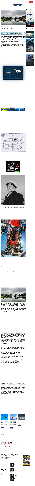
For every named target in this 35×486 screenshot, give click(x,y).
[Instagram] (6, 447)
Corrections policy (3, 474)
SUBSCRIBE (11, 456)
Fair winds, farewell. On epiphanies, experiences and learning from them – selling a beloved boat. (13, 421)
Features (6, 9)
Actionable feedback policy (4, 473)
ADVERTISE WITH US (13, 472)
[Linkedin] (6, 412)
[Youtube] (9, 447)
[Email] (9, 412)
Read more (19, 425)
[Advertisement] (13, 401)
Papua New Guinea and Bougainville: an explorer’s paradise (4, 421)
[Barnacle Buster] (30, 44)
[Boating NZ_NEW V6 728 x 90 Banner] (13, 35)
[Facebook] (4, 412)
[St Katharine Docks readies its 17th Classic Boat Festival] (30, 60)
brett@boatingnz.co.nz (16, 475)
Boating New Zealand (8, 442)
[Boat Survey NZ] (30, 37)
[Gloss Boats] (30, 20)
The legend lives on (20, 420)
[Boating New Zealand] (3, 445)
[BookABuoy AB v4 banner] (13, 109)
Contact (11, 473)
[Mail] (8, 447)
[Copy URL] (10, 412)
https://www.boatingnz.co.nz (8, 443)
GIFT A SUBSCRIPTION (13, 457)
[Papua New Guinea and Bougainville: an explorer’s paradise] (4, 417)
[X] (7, 412)
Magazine (3, 9)
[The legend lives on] (21, 417)
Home (1, 9)
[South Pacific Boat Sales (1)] (30, 51)
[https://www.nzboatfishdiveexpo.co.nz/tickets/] (17, 252)
